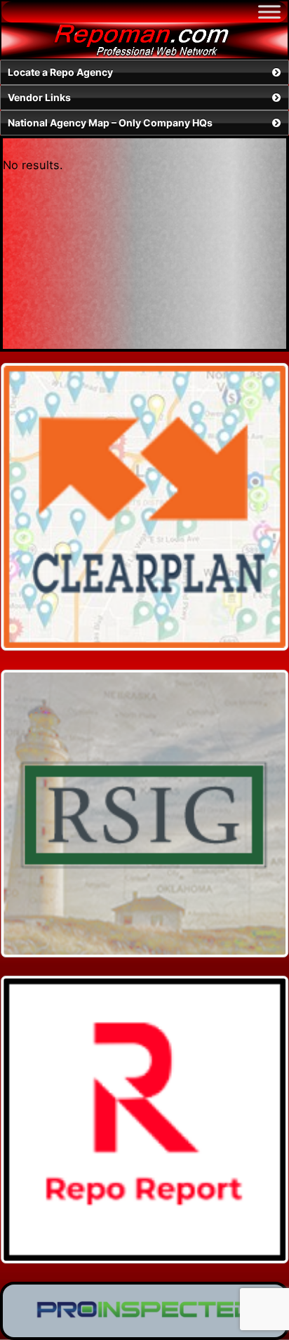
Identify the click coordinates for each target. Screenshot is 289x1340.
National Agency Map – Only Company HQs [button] (110, 122)
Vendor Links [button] (39, 97)
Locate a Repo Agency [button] (60, 72)
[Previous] (29, 506)
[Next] (259, 506)
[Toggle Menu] (269, 11)
